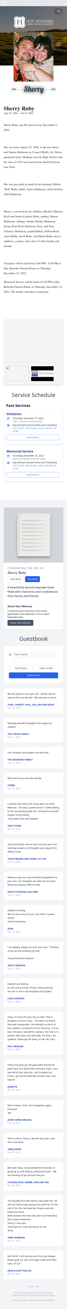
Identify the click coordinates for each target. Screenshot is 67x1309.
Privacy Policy (25, 1295)
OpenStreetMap (37, 1300)
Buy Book (32, 579)
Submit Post (33, 675)
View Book (15, 579)
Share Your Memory (20, 622)
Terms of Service (42, 1295)
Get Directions (33, 437)
